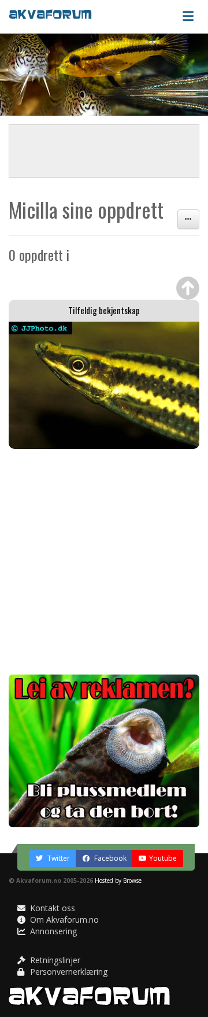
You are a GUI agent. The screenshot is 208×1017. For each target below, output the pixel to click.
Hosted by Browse (118, 880)
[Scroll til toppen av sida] (187, 288)
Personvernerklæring (67, 971)
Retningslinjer (54, 960)
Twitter (58, 858)
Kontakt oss (51, 907)
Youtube (163, 858)
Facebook (109, 858)
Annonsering (52, 931)
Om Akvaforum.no (63, 919)
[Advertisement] (104, 562)
